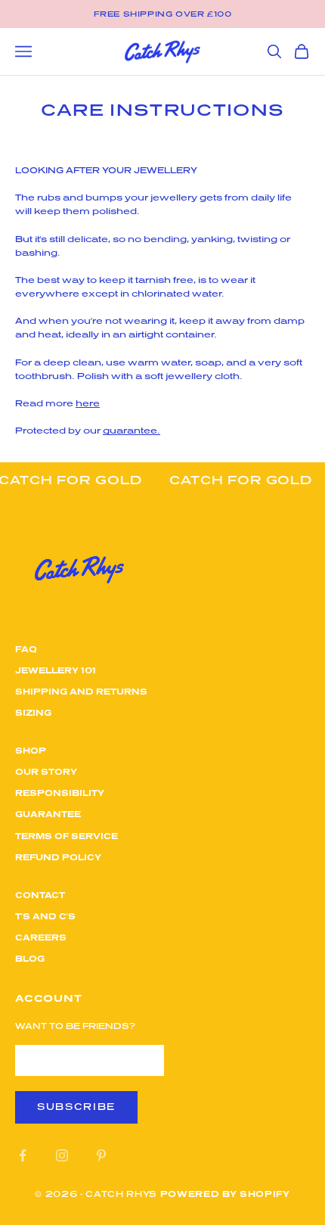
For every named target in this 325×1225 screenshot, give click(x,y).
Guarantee (48, 814)
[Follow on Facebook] (22, 1155)
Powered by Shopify (225, 1194)
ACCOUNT (48, 998)
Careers (41, 937)
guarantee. (131, 430)
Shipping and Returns (81, 691)
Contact (40, 895)
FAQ (26, 649)
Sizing (33, 712)
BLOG (30, 958)
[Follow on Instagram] (62, 1155)
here (88, 403)
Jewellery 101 (55, 670)
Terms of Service (66, 836)
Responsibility (59, 792)
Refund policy (58, 857)
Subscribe (76, 1106)
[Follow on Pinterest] (101, 1155)
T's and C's (45, 916)
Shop (30, 750)
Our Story (46, 771)
